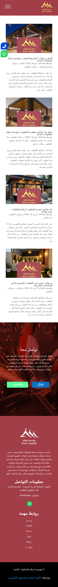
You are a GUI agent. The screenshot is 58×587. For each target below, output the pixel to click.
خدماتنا (29, 531)
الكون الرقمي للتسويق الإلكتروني (24, 577)
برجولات (19, 288)
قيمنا (29, 536)
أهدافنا (29, 526)
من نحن (29, 520)
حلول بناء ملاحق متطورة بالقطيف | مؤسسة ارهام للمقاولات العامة (29, 133)
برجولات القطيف (31, 67)
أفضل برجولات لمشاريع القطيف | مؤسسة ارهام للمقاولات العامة (30, 59)
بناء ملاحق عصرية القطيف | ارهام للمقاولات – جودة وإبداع (31, 210)
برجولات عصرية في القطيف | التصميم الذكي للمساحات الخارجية (31, 284)
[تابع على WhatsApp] (29, 503)
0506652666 (25, 495)
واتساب (17, 384)
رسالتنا (29, 542)
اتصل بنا (29, 547)
